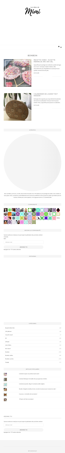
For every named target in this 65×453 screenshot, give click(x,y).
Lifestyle (33, 341)
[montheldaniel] (34, 218)
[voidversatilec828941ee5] (30, 214)
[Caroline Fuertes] (46, 214)
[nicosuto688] (34, 222)
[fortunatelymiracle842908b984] (42, 214)
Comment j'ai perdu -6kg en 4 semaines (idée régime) (31, 384)
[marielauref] (22, 210)
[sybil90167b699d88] (22, 218)
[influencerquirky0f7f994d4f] (18, 218)
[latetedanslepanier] (34, 210)
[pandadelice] (46, 218)
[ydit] (26, 222)
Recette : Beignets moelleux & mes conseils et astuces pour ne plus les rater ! (37, 389)
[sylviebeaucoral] (22, 214)
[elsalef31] (14, 222)
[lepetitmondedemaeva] (6, 210)
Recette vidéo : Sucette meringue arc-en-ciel (44, 61)
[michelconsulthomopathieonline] (54, 210)
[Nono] (18, 222)
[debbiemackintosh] (46, 210)
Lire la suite (36, 73)
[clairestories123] (50, 210)
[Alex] (30, 210)
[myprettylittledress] (10, 218)
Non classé (33, 348)
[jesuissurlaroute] (6, 214)
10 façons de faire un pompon (26, 399)
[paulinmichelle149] (22, 222)
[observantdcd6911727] (30, 222)
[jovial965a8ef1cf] (54, 214)
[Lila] (18, 214)
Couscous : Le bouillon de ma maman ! (28, 394)
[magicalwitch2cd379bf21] (18, 210)
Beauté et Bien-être (33, 328)
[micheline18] (6, 218)
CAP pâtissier (33, 331)
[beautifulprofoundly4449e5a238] (58, 214)
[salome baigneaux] (42, 218)
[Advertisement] (32, 33)
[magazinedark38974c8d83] (38, 210)
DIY (33, 338)
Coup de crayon (33, 334)
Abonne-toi (23, 247)
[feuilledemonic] (26, 214)
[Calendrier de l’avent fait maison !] (17, 107)
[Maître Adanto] (10, 214)
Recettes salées (33, 355)
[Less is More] (58, 210)
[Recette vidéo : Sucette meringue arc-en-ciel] (17, 73)
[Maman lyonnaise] (58, 218)
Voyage (33, 362)
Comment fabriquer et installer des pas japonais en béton (33, 378)
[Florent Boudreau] (50, 218)
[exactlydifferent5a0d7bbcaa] (10, 210)
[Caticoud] (26, 218)
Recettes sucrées (33, 359)
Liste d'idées (33, 345)
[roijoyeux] (14, 210)
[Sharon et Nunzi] (6, 222)
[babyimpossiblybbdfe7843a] (30, 218)
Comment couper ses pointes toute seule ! (29, 373)
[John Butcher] (50, 214)
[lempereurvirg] (38, 214)
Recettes (33, 352)
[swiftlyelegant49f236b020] (10, 222)
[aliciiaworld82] (34, 214)
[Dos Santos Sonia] (14, 218)
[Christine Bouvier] (54, 218)
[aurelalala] (38, 218)
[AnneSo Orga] (26, 210)
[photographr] (14, 214)
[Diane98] (42, 210)
